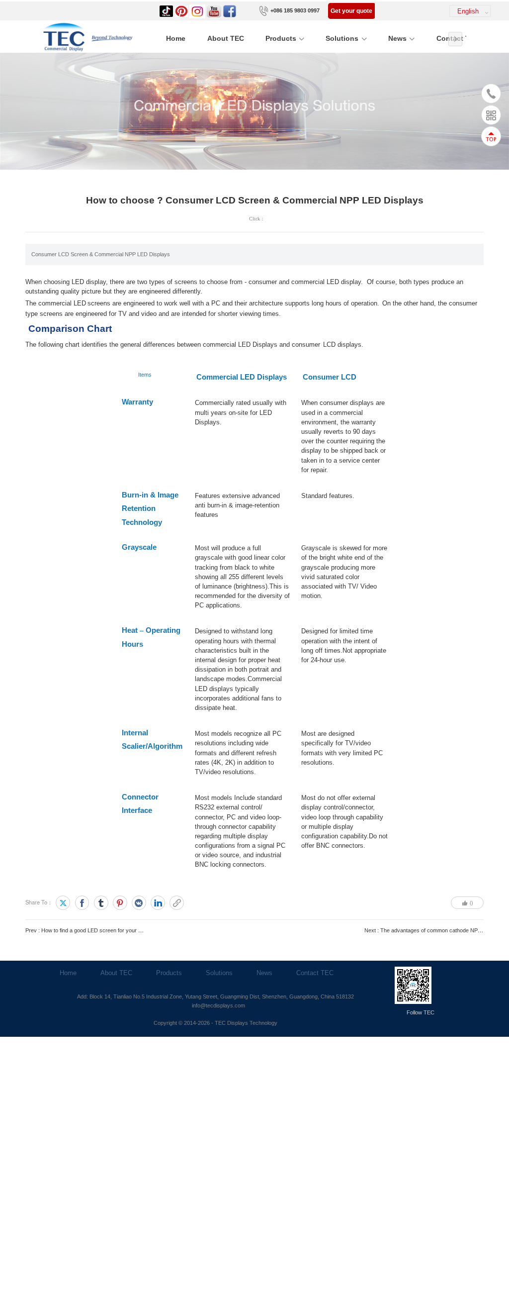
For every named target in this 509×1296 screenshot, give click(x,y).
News (397, 38)
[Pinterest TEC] (181, 10)
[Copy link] (177, 903)
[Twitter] (63, 903)
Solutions (342, 38)
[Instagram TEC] (197, 10)
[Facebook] (82, 903)
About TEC (225, 38)
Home (175, 38)
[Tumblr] (101, 903)
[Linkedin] (158, 903)
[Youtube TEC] (214, 10)
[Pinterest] (120, 903)
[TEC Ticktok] (166, 10)
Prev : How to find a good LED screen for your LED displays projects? (109, 930)
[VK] (139, 903)
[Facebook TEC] (229, 10)
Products (280, 38)
